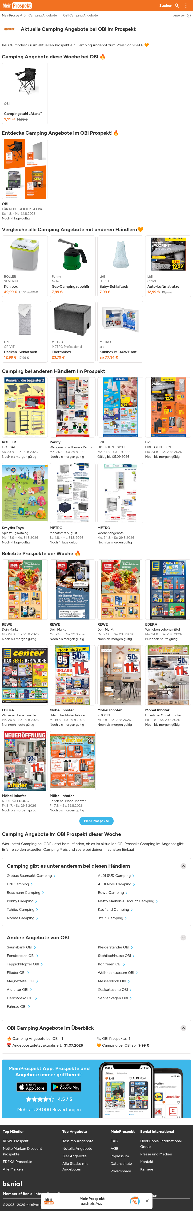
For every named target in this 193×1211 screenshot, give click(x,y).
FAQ (114, 1141)
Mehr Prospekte (96, 821)
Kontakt (146, 1161)
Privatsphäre (121, 1171)
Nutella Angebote (77, 1148)
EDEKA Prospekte (17, 1161)
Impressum (120, 1156)
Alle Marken (13, 1169)
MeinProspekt (12, 15)
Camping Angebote (42, 15)
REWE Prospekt (15, 1141)
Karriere (146, 1169)
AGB (114, 1148)
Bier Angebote (74, 1156)
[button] (186, 5)
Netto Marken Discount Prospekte (22, 1151)
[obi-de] (9, 29)
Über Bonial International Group (161, 1144)
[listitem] (25, 93)
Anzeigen (179, 15)
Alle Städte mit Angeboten (75, 1166)
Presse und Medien (156, 1154)
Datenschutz (121, 1163)
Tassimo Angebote (77, 1141)
